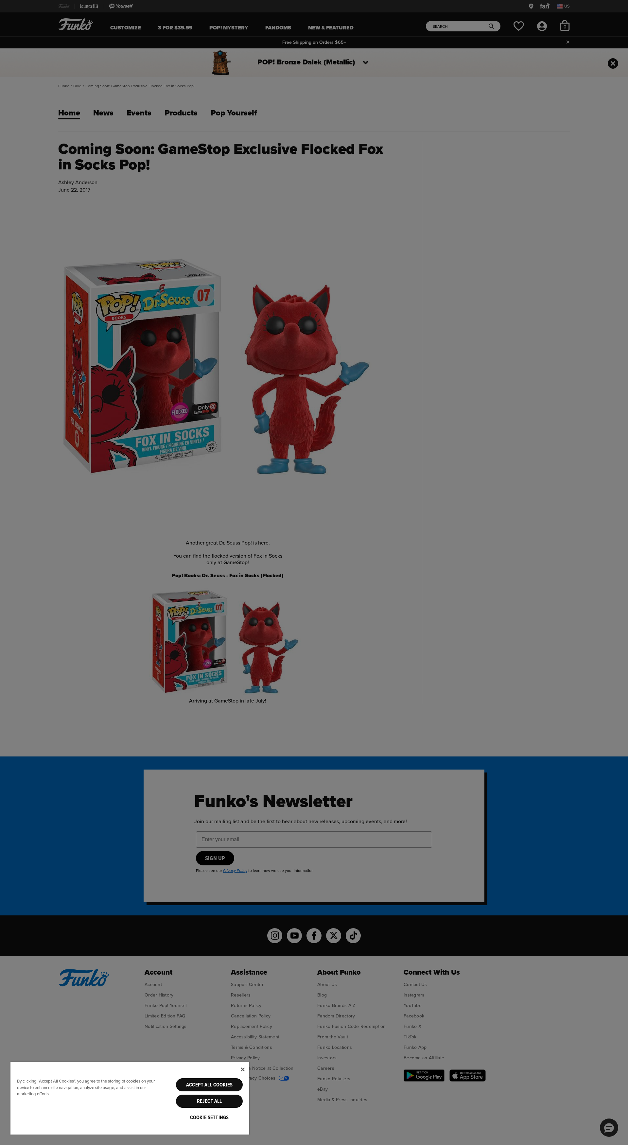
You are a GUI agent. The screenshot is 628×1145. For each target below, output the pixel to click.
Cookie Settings (209, 1117)
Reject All (209, 1101)
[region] (129, 1098)
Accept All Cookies (209, 1085)
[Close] (243, 1069)
